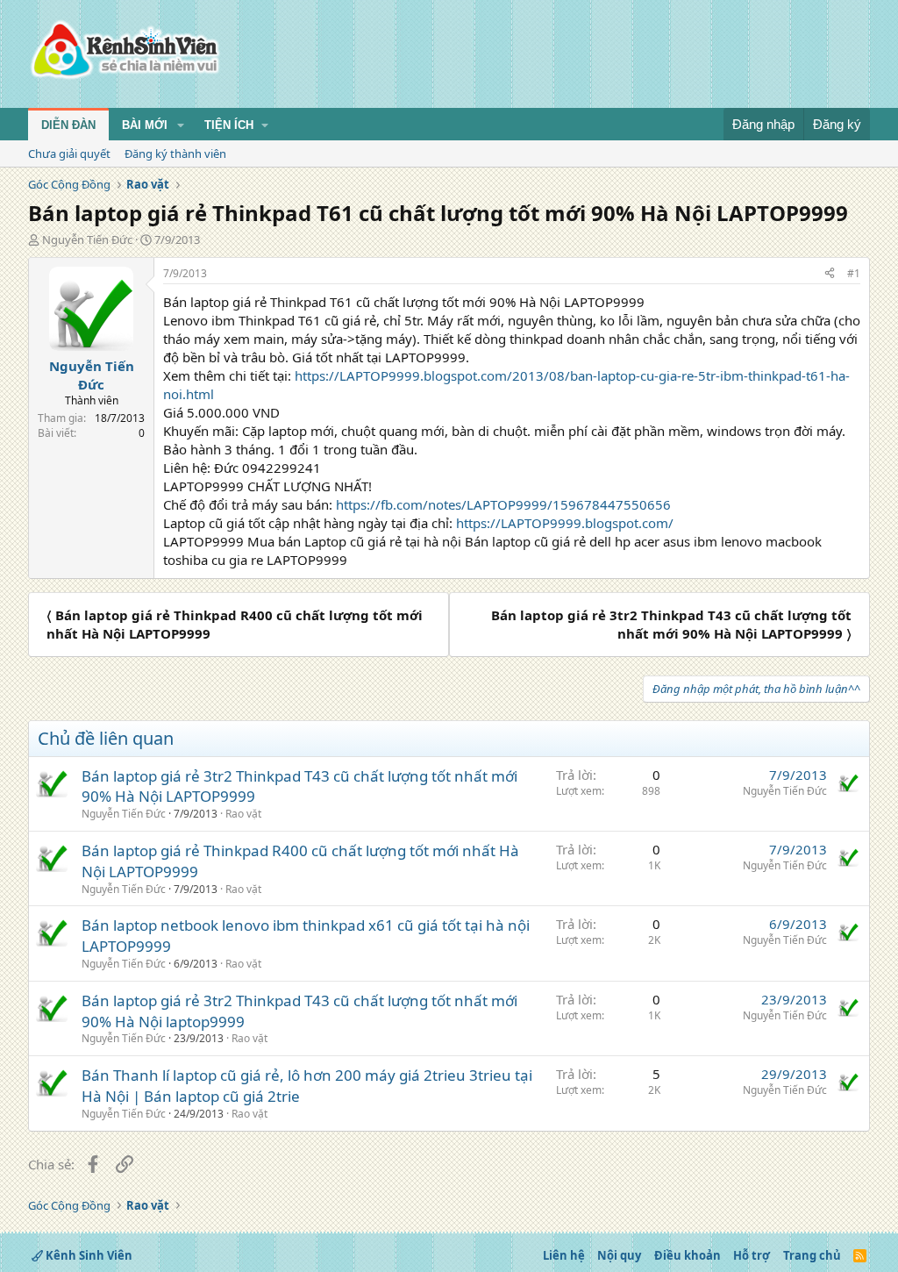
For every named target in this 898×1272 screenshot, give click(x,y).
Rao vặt (243, 813)
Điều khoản (687, 1255)
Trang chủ (812, 1255)
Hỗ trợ (751, 1255)
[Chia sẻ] (829, 274)
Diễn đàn (68, 125)
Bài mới (144, 125)
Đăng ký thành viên (175, 153)
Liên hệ (564, 1255)
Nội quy (619, 1255)
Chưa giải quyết (69, 153)
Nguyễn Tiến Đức (87, 239)
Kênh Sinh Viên (87, 1255)
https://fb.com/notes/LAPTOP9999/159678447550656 (503, 504)
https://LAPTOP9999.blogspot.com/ (565, 523)
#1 (853, 273)
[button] (180, 125)
